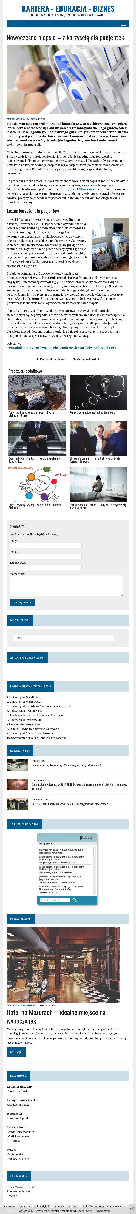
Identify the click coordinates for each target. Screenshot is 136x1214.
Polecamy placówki (20, 918)
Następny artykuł (84, 359)
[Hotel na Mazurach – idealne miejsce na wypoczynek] (63, 1000)
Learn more (84, 1211)
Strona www (18, 563)
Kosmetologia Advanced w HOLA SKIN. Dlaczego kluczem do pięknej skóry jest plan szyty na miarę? (79, 786)
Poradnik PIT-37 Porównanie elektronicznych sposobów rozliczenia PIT (62, 348)
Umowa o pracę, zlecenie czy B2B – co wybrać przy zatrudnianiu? (66, 765)
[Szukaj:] (63, 638)
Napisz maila (15, 1154)
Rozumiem (103, 1211)
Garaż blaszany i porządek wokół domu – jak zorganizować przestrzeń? (70, 804)
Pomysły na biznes (18, 1191)
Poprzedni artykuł (52, 359)
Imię (13, 541)
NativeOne (68, 514)
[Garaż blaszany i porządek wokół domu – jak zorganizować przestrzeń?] (17, 807)
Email (13, 552)
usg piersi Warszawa (79, 189)
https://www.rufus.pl (20, 1187)
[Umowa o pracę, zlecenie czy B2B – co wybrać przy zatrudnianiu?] (17, 769)
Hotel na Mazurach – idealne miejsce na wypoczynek (56, 1016)
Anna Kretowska (26, 1005)
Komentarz (17, 574)
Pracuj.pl (12, 1196)
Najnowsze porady (20, 750)
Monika (20, 119)
